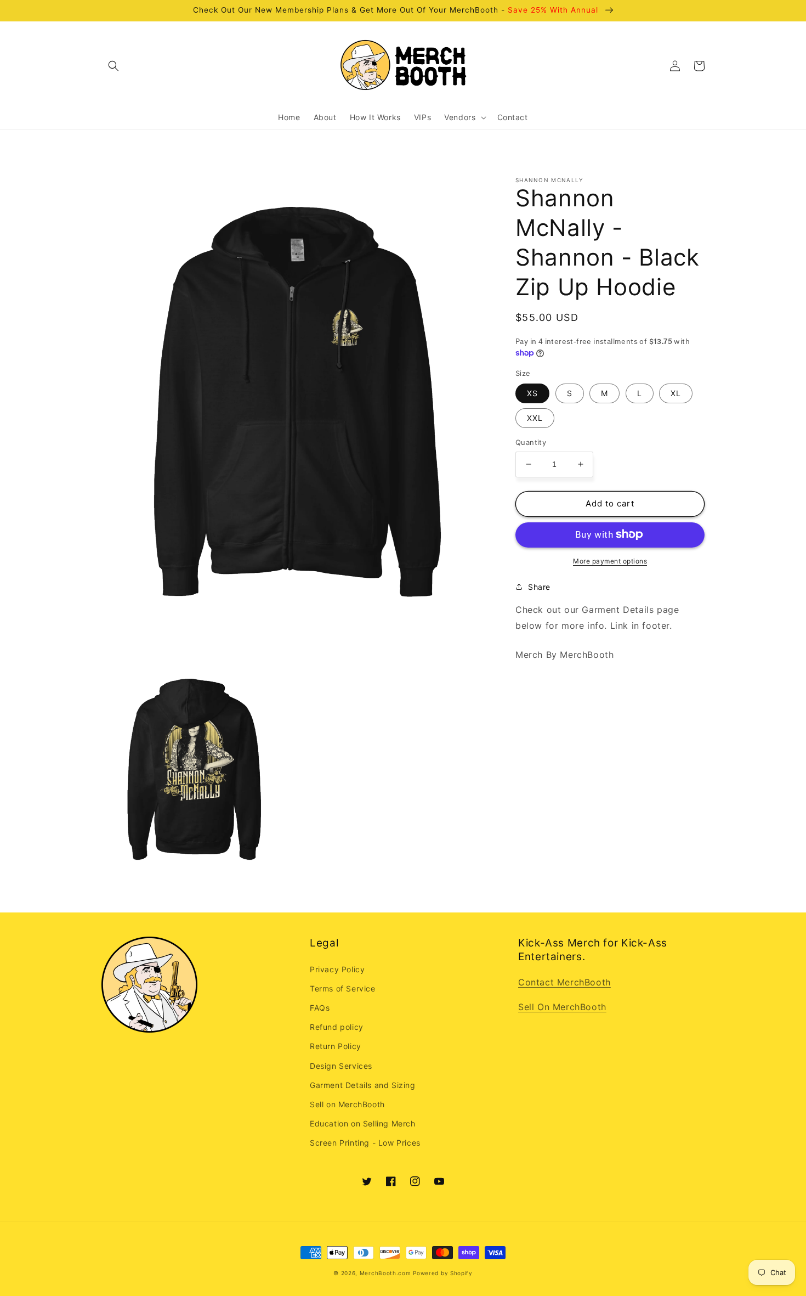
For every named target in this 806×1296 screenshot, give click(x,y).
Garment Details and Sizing (363, 1085)
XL (676, 393)
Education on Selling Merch (363, 1123)
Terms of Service (343, 988)
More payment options (610, 560)
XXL (535, 417)
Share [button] (539, 586)
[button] (113, 66)
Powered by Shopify (443, 1273)
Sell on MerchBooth (347, 1104)
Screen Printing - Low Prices (365, 1142)
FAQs (320, 1007)
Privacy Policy (337, 969)
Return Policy (335, 1046)
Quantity (530, 442)
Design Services (341, 1065)
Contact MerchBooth (564, 982)
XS (532, 393)
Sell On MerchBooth (562, 1006)
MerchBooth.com (385, 1273)
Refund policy (337, 1027)
